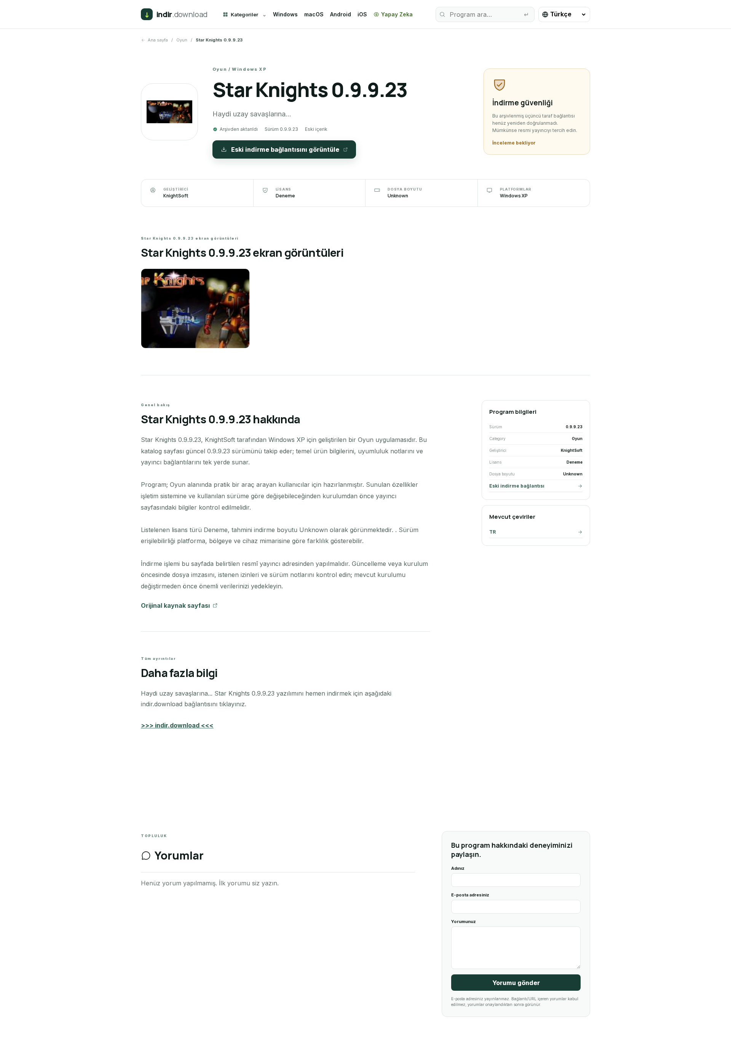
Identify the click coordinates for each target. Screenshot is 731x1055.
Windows (285, 14)
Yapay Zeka (397, 14)
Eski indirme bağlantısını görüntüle (285, 149)
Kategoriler (244, 14)
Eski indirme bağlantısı (516, 486)
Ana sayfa (158, 40)
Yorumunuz (463, 921)
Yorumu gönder (516, 983)
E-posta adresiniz (470, 895)
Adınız (457, 868)
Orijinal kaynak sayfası (175, 605)
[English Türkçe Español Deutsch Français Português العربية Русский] (564, 14)
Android (340, 14)
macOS (314, 14)
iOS (362, 14)
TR (492, 532)
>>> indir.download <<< (177, 725)
